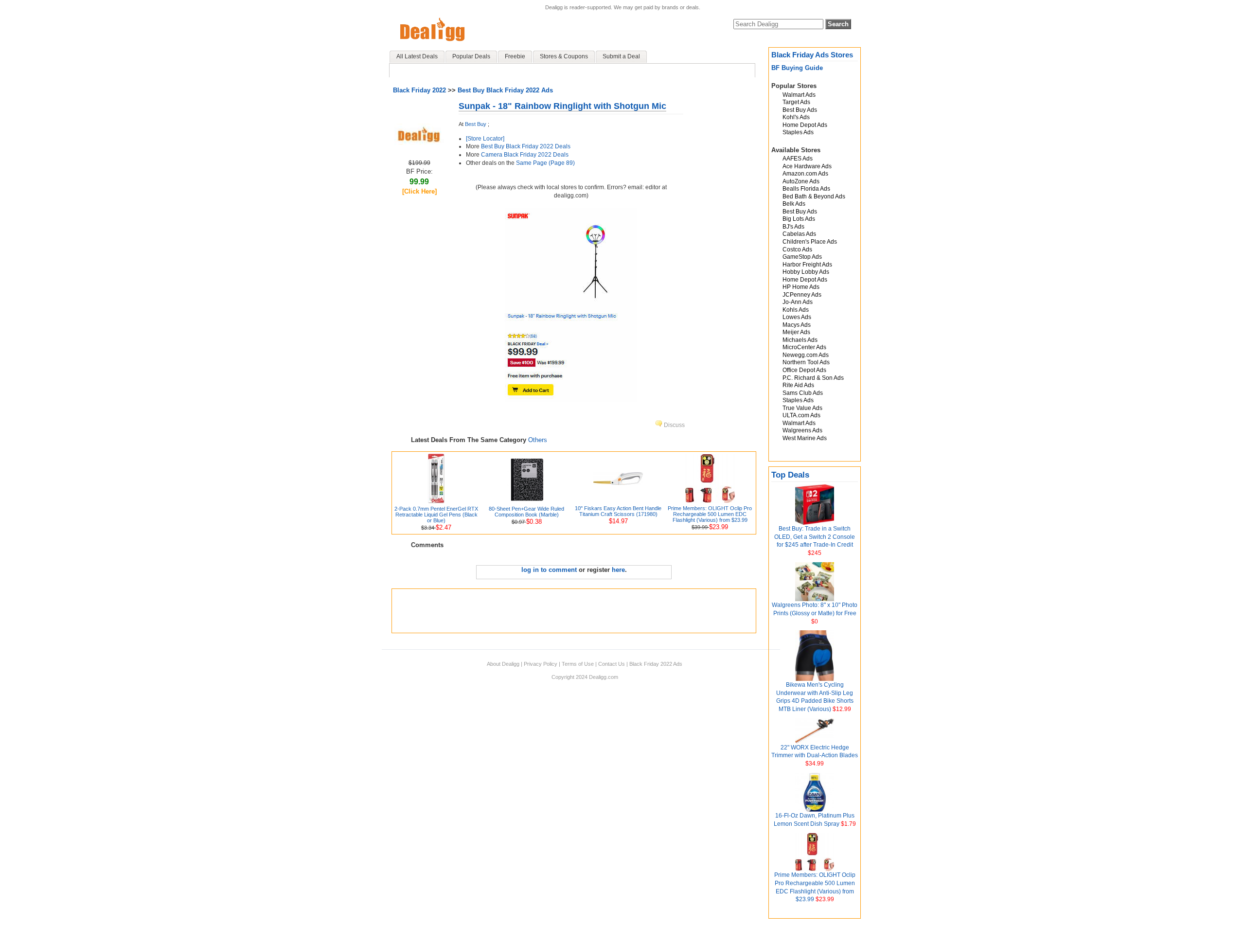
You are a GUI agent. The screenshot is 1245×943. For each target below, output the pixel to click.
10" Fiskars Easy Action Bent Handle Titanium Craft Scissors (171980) (618, 511)
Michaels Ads (800, 340)
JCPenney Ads (802, 294)
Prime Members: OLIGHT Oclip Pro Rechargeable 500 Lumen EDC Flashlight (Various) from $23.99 (710, 514)
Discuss (673, 425)
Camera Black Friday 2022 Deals (525, 154)
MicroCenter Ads (804, 347)
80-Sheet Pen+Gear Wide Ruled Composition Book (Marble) (526, 511)
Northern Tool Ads (806, 362)
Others (537, 440)
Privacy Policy (540, 664)
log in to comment (549, 569)
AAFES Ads (798, 158)
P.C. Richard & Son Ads (813, 377)
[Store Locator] (485, 138)
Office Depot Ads (804, 370)
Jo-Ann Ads (798, 302)
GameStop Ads (802, 256)
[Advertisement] (574, 611)
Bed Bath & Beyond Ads (814, 196)
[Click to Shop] (419, 142)
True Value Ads (802, 408)
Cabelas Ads (799, 234)
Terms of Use (578, 664)
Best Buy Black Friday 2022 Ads (505, 90)
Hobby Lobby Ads (806, 271)
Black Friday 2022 (419, 90)
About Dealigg (503, 664)
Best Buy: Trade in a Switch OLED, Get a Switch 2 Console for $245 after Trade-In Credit (814, 537)
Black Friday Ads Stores (812, 55)
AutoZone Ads (801, 181)
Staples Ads (798, 132)
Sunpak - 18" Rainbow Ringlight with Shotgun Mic (562, 106)
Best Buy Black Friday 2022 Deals (525, 146)
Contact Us (611, 664)
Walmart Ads (799, 94)
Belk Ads (794, 203)
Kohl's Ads (796, 117)
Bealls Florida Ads (806, 188)
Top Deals (790, 475)
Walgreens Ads (802, 430)
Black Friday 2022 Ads (655, 664)
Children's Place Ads (810, 241)
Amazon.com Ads (805, 173)
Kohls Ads (796, 309)
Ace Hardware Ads (807, 166)
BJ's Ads (793, 226)
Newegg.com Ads (806, 355)
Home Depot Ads (805, 125)
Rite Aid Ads (798, 385)
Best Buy (475, 124)
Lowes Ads (797, 317)
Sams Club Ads (803, 393)
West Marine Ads (805, 438)
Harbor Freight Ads (807, 264)
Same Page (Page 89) (545, 163)
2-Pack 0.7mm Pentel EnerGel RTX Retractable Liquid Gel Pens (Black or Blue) (436, 514)
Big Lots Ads (799, 218)
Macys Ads (797, 324)
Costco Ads (797, 249)
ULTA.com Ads (801, 415)
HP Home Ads (801, 287)
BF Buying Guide (797, 67)
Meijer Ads (796, 332)
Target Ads (796, 102)
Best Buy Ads (800, 110)
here (618, 569)
